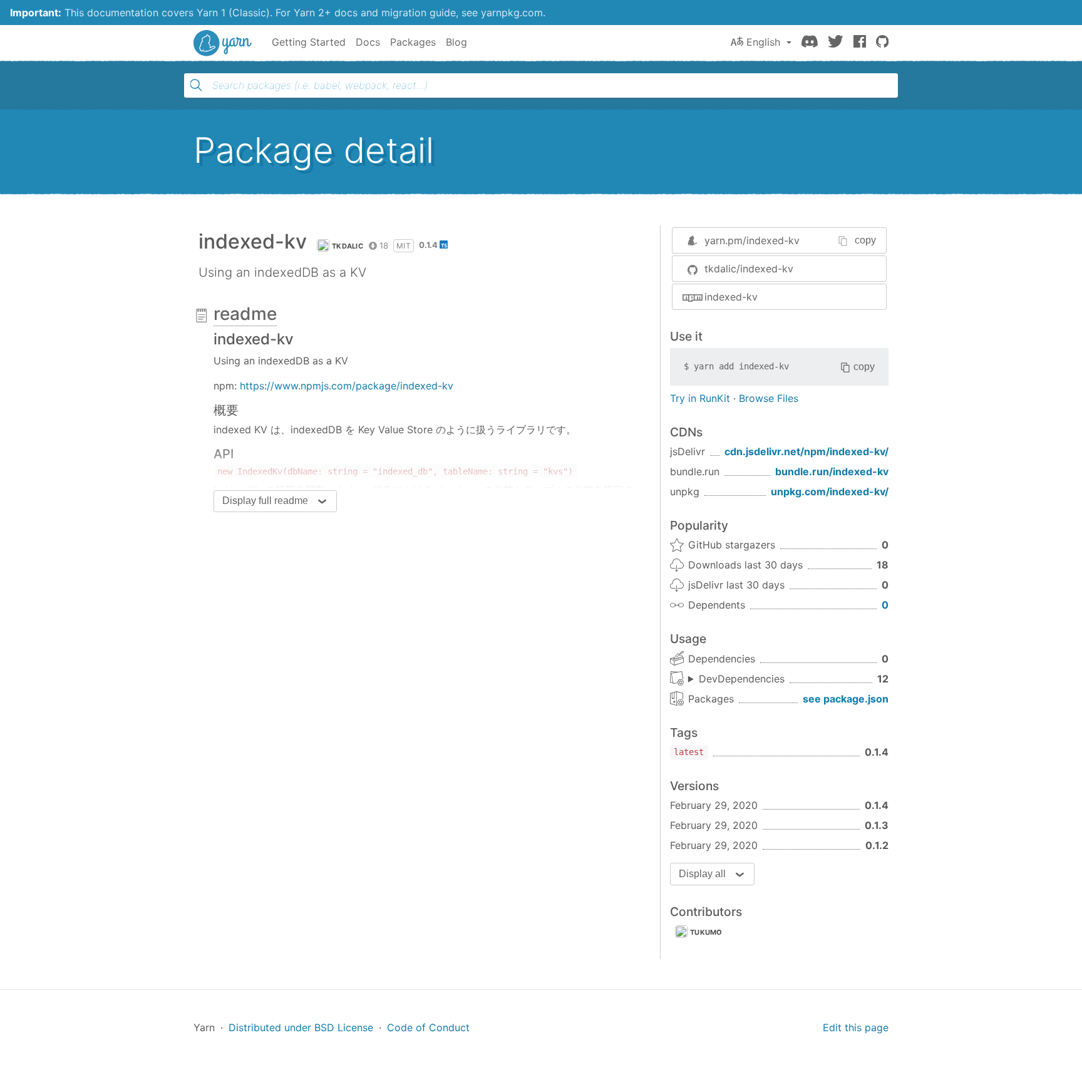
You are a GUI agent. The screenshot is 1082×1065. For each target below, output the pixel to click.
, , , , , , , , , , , (736, 679)
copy (865, 240)
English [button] (763, 42)
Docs (368, 42)
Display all (702, 873)
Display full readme (265, 500)
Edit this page (856, 1027)
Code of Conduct (428, 1027)
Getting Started (309, 42)
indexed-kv (731, 297)
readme (245, 313)
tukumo (706, 932)
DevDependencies (742, 678)
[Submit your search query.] (196, 85)
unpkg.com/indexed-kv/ (830, 491)
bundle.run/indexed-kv (832, 471)
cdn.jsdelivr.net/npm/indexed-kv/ (806, 451)
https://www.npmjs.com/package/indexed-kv (346, 385)
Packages (413, 42)
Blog (456, 42)
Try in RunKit (700, 398)
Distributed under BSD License (301, 1027)
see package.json (846, 698)
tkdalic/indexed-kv (748, 268)
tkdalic (347, 246)
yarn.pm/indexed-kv (752, 240)
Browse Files (768, 398)
